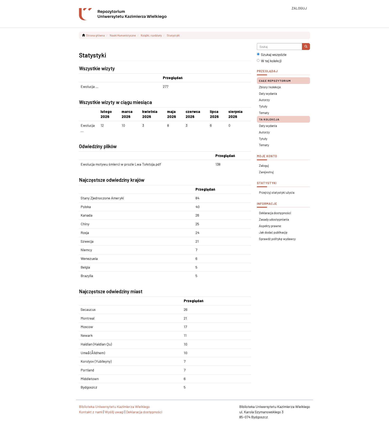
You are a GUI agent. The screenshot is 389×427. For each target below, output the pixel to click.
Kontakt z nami (91, 412)
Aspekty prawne (270, 226)
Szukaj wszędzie (273, 54)
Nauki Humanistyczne (123, 35)
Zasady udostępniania (274, 219)
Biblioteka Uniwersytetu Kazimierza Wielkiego (114, 406)
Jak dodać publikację (273, 232)
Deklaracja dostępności (275, 213)
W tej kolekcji (271, 60)
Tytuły (263, 106)
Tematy (264, 113)
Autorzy (264, 100)
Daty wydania (268, 93)
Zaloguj (264, 165)
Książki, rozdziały (151, 35)
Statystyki (173, 35)
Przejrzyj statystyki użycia (276, 192)
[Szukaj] (306, 46)
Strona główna (95, 35)
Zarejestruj (266, 172)
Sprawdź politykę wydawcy (277, 239)
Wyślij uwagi (114, 412)
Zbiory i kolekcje (270, 87)
